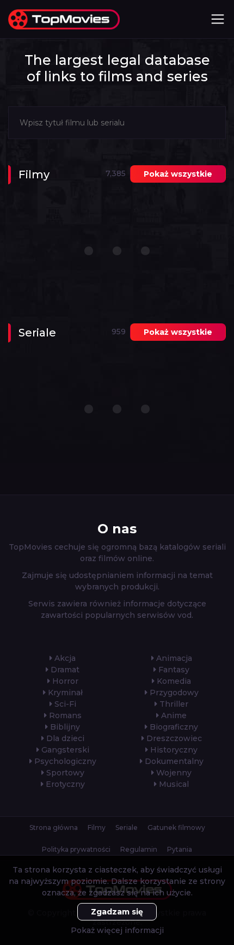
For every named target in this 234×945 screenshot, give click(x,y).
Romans (64, 715)
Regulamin (138, 849)
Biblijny (64, 727)
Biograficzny (172, 727)
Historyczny (173, 750)
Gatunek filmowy (176, 827)
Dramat (63, 670)
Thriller (172, 704)
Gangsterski (64, 750)
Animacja (173, 658)
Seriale (126, 827)
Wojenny (173, 773)
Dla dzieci (64, 738)
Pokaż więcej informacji (117, 930)
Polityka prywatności (76, 849)
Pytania (179, 849)
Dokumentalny (173, 761)
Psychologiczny (64, 761)
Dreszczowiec (173, 738)
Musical (173, 784)
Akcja (64, 658)
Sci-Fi (64, 704)
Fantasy (172, 670)
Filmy (97, 827)
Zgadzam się (117, 912)
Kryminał (64, 692)
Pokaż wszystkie (178, 174)
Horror (64, 681)
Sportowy (64, 773)
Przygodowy (173, 692)
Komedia (173, 681)
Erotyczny (64, 784)
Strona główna (53, 827)
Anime (173, 715)
